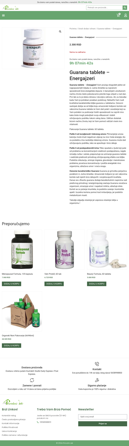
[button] (3, 15)
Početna (73, 29)
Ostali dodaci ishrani (86, 29)
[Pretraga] (125, 8)
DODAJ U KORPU (11, 284)
